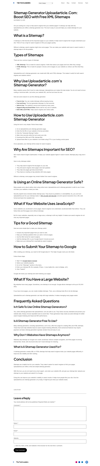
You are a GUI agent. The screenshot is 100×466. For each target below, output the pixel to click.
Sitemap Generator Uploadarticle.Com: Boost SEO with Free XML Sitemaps (46, 15)
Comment (17, 405)
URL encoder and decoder (48, 196)
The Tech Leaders (23, 3)
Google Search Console (30, 261)
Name (16, 423)
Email (16, 431)
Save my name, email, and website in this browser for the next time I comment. (39, 445)
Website (16, 438)
